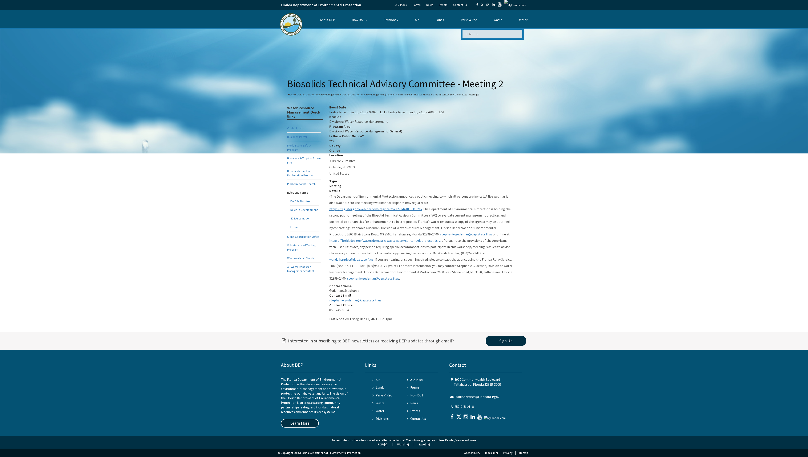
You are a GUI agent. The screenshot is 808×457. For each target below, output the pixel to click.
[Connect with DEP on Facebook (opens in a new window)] (477, 5)
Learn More (300, 423)
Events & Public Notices (409, 94)
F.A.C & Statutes (300, 201)
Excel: (423, 444)
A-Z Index (401, 5)
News (429, 5)
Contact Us (460, 5)
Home (291, 94)
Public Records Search (301, 184)
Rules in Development (304, 210)
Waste (498, 20)
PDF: (380, 444)
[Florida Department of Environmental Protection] (291, 24)
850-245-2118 (464, 407)
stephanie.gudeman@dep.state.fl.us (466, 234)
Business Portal (297, 137)
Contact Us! (294, 128)
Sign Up (506, 340)
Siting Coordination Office (303, 237)
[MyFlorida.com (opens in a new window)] (515, 5)
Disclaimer (491, 453)
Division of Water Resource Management (318, 94)
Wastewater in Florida (301, 258)
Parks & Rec (469, 20)
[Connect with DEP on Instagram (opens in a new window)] (487, 5)
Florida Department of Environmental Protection (321, 5)
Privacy (508, 453)
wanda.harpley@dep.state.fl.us (351, 259)
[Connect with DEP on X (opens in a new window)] (482, 5)
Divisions (389, 20)
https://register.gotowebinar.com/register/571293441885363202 (375, 209)
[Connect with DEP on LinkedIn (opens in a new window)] (493, 5)
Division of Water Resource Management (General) (368, 94)
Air (417, 20)
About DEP (327, 20)
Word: (401, 444)
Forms (417, 5)
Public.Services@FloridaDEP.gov (476, 397)
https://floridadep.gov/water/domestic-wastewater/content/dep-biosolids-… (385, 240)
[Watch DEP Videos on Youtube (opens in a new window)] (500, 5)
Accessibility (472, 453)
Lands (440, 20)
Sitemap (523, 453)
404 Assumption (300, 218)
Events (443, 5)
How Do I (358, 20)
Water (523, 20)
